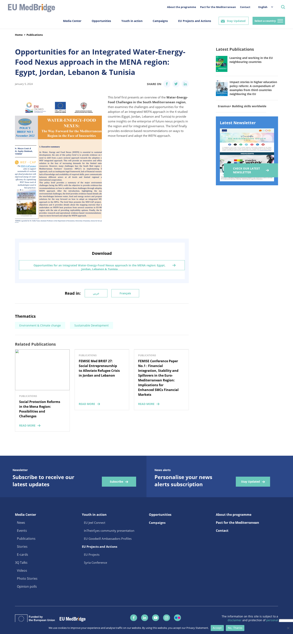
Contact (245, 7)
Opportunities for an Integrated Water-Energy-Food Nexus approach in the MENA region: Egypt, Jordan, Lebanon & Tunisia (99, 266)
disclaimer (235, 620)
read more (27, 425)
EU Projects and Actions (194, 21)
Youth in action (132, 21)
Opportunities (101, 21)
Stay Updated (236, 21)
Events (22, 530)
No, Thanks (235, 627)
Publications (35, 35)
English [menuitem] (262, 7)
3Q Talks (21, 562)
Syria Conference (95, 563)
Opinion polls (27, 586)
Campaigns (160, 21)
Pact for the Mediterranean (218, 7)
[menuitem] (263, 7)
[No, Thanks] (288, 628)
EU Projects (91, 555)
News (21, 522)
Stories (22, 546)
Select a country (265, 21)
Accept (217, 627)
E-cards (22, 554)
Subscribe (116, 481)
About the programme (181, 7)
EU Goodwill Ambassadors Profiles (108, 539)
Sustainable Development (91, 325)
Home (19, 35)
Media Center (72, 21)
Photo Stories (27, 578)
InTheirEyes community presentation (109, 531)
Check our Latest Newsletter (246, 170)
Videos (22, 570)
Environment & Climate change (40, 325)
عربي (96, 293)
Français (125, 293)
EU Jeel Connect (94, 523)
